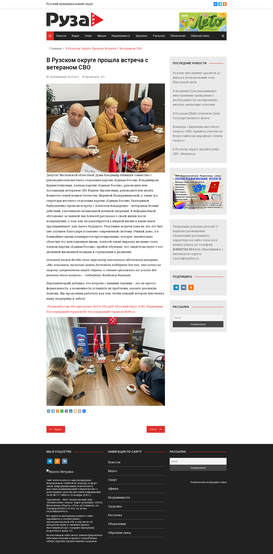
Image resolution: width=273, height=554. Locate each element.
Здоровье (141, 35)
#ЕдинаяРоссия (58, 306)
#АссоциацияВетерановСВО (66, 312)
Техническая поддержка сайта (208, 482)
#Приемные (154, 306)
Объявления (177, 35)
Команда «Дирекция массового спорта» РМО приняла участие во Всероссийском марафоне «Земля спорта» (198, 133)
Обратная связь (200, 35)
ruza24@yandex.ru (186, 258)
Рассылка (159, 35)
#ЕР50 (97, 306)
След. (153, 429)
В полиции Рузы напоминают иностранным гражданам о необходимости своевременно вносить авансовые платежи (195, 97)
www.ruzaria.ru (61, 480)
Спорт (88, 35)
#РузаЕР (108, 306)
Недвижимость (120, 35)
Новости (61, 35)
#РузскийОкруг (126, 306)
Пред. (58, 429)
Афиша (101, 35)
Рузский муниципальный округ (69, 4)
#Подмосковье (81, 306)
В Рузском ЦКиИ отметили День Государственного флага (196, 115)
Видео (75, 35)
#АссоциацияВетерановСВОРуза (111, 312)
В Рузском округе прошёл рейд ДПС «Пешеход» (196, 151)
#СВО (141, 306)
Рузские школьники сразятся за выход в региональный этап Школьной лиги (196, 77)
